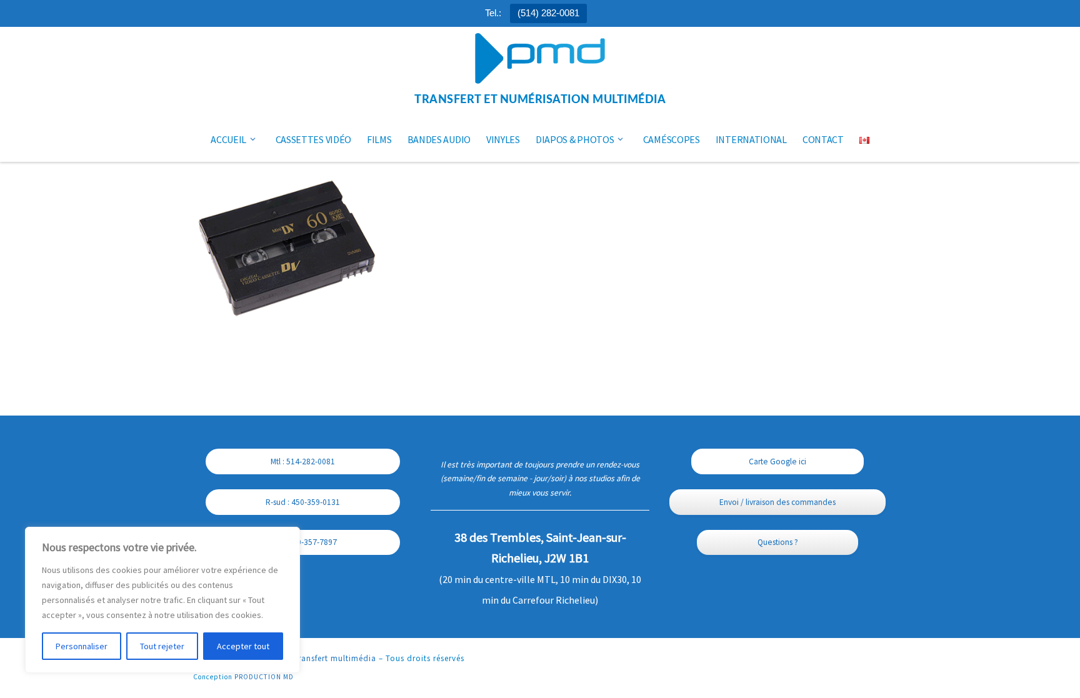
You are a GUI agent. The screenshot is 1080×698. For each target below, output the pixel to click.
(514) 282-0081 (548, 12)
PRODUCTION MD (264, 676)
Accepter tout (243, 646)
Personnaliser (82, 646)
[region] (162, 600)
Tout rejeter (162, 646)
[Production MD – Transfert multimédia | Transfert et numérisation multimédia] (540, 59)
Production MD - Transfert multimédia (301, 658)
